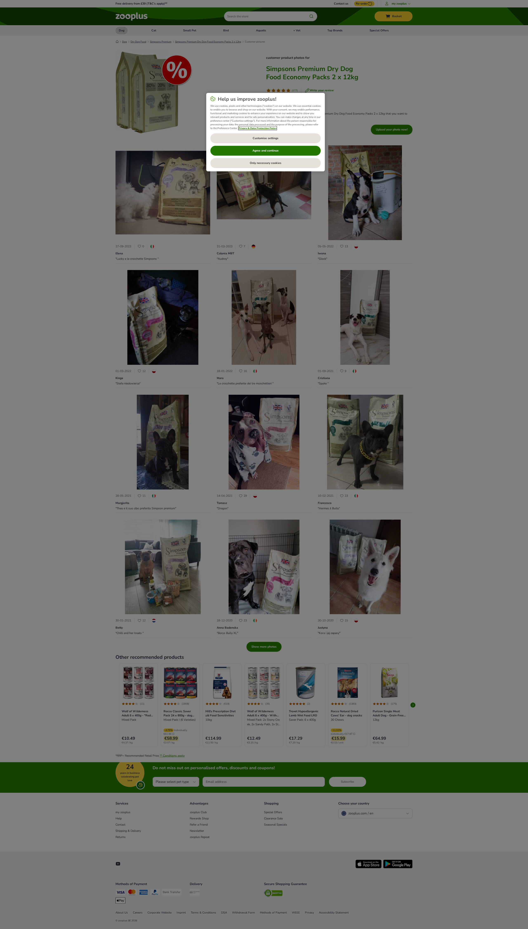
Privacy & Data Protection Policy (258, 128)
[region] (265, 132)
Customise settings (265, 138)
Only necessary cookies (265, 163)
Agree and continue (265, 151)
